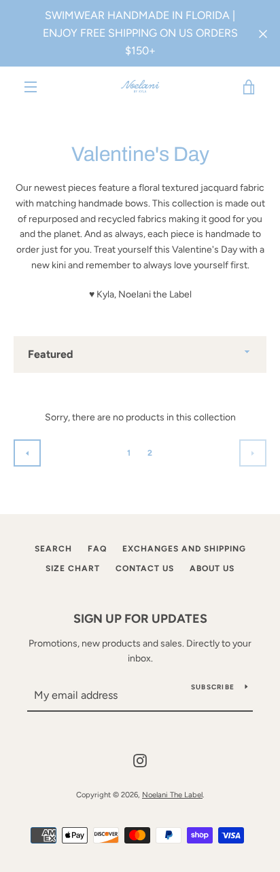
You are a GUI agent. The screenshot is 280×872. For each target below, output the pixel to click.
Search (53, 548)
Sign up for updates (140, 618)
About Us (212, 568)
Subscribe (212, 687)
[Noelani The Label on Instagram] (140, 759)
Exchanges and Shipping (184, 548)
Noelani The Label (172, 794)
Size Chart (73, 568)
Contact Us (145, 568)
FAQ (97, 548)
